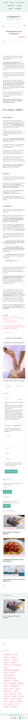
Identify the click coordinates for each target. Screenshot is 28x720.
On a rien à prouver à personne (10, 322)
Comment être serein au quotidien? (14, 342)
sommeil (14, 696)
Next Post (20, 386)
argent (6, 657)
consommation (16, 665)
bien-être (13, 657)
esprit (4, 327)
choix (11, 325)
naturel (6, 685)
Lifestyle (11, 8)
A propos (6, 2)
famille (13, 672)
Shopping (19, 5)
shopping (12, 693)
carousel (14, 659)
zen (16, 704)
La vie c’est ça (6, 319)
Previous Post (9, 386)
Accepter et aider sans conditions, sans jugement (14, 318)
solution (6, 696)
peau (5, 688)
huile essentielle (9, 675)
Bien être (12, 2)
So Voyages (18, 8)
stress (6, 698)
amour (16, 654)
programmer (6, 328)
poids (11, 688)
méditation (13, 683)
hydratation (7, 680)
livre (5, 683)
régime (16, 691)
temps (5, 701)
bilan (7, 325)
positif (23, 327)
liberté (15, 327)
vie (5, 704)
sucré (12, 698)
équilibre (13, 706)
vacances (19, 701)
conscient (15, 325)
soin (19, 693)
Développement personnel (11, 670)
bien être (6, 659)
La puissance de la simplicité (14, 338)
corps (5, 667)
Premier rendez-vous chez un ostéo (14, 380)
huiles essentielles (9, 678)
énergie (6, 706)
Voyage (10, 704)
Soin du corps (20, 2)
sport (21, 696)
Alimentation (11, 5)
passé (19, 327)
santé (5, 693)
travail (12, 701)
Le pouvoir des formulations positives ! (11, 316)
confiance (6, 665)
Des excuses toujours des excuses (10, 320)
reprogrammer (13, 328)
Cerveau (6, 662)
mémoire (21, 683)
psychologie (7, 691)
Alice (6, 398)
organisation (15, 685)
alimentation (7, 654)
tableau (19, 698)
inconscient (9, 327)
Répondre (20, 399)
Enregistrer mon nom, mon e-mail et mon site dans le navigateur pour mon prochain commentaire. (13, 464)
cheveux (13, 662)
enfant (20, 325)
